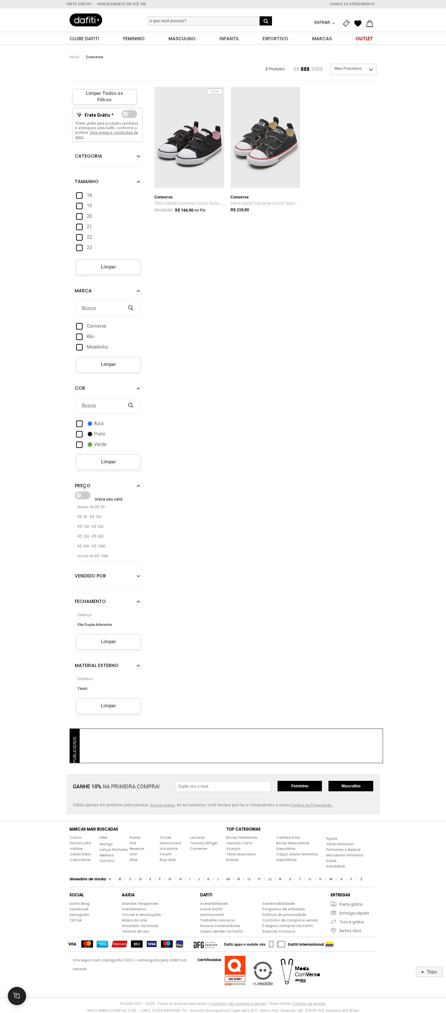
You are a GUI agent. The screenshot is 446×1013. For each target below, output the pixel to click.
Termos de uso (136, 931)
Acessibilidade (214, 903)
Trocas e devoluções (141, 914)
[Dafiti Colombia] (329, 944)
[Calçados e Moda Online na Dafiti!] (86, 19)
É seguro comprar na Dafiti (287, 925)
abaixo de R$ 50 (90, 507)
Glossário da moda (140, 925)
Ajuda (331, 838)
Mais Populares (347, 68)
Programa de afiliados (283, 909)
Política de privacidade (284, 914)
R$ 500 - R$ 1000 (91, 546)
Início (74, 57)
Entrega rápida (354, 913)
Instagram (79, 914)
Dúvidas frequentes (140, 903)
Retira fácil (350, 931)
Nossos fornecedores (220, 925)
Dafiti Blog (79, 903)
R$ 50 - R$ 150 (89, 517)
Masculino (351, 786)
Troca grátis (352, 922)
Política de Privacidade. (311, 805)
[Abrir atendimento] (17, 996)
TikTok (76, 920)
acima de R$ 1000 (92, 556)
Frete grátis (351, 904)
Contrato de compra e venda (290, 920)
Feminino (299, 786)
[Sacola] (371, 23)
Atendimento (134, 909)
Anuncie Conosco (278, 931)
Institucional (212, 914)
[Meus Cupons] (347, 23)
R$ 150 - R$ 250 (90, 526)
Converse (94, 57)
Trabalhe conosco (217, 920)
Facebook (79, 909)
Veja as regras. (163, 805)
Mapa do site (134, 920)
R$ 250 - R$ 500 (90, 536)
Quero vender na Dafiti (221, 931)
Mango (106, 844)
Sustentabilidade (278, 903)
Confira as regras (308, 1003)
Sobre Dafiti (211, 909)
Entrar (322, 22)
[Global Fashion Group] (205, 944)
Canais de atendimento (352, 4)
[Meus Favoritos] (359, 23)
